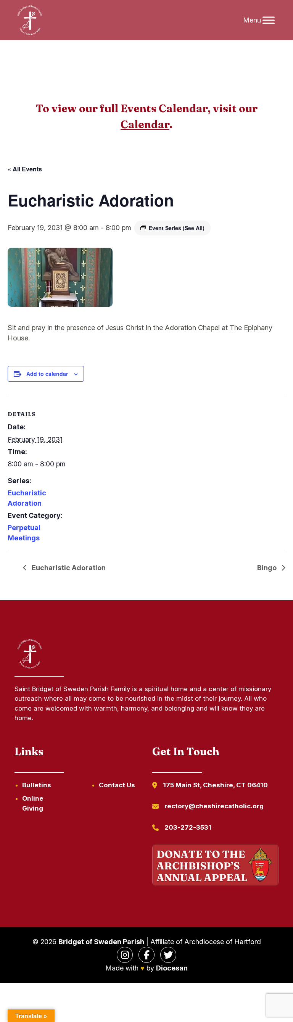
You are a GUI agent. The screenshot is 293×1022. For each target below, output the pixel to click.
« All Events (25, 168)
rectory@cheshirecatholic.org (214, 806)
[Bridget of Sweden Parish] (29, 20)
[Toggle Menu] (268, 20)
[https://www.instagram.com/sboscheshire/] (125, 955)
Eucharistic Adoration (68, 568)
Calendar (145, 124)
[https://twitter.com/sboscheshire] (168, 955)
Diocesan (172, 968)
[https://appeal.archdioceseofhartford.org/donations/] (215, 866)
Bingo (267, 568)
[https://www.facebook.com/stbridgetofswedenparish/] (146, 955)
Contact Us (117, 785)
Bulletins (36, 785)
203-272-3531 (187, 827)
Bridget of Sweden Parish (101, 942)
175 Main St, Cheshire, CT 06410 (215, 785)
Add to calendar (47, 373)
